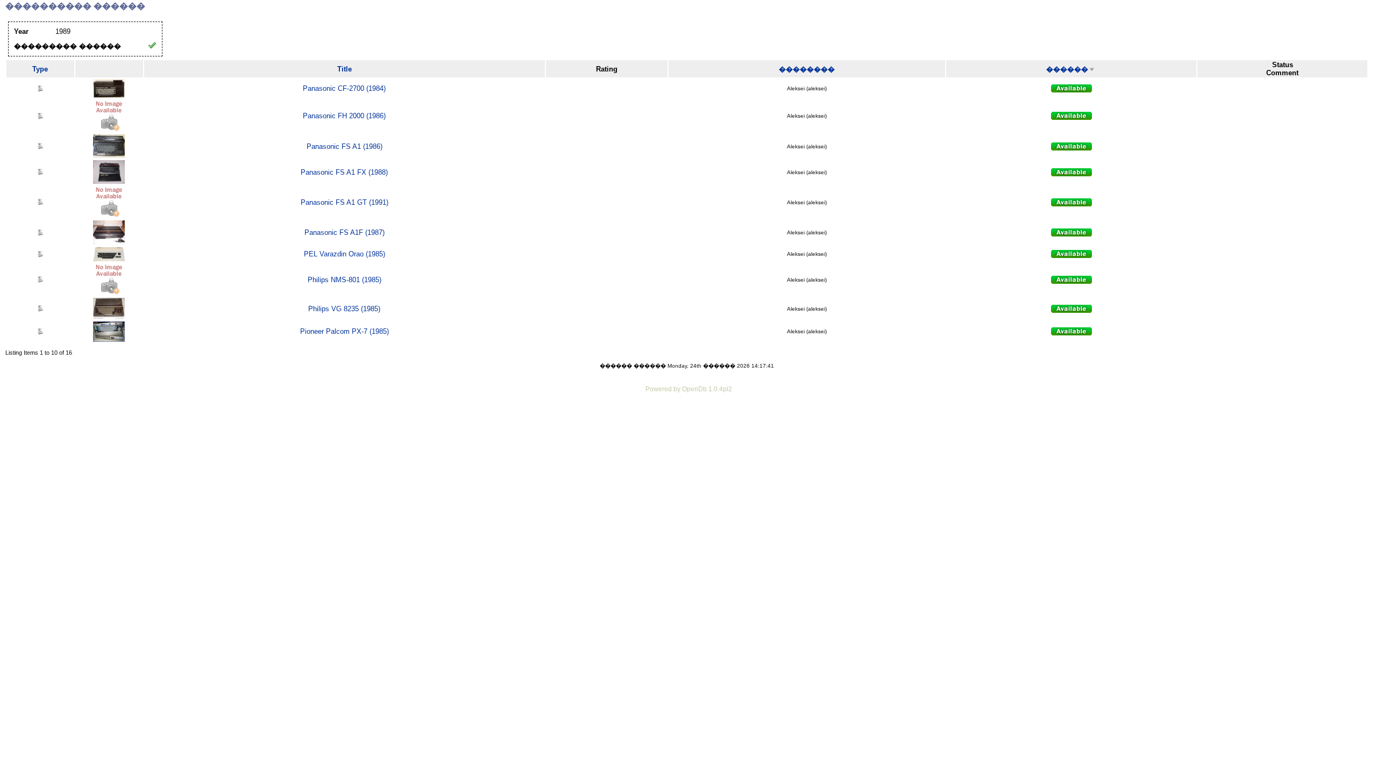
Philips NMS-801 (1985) (344, 280)
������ (1067, 69)
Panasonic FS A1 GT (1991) (344, 202)
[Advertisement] (688, 424)
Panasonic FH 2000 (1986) (344, 116)
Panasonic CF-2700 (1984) (344, 88)
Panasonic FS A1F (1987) (344, 232)
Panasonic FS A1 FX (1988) (344, 172)
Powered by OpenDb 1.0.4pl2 (688, 388)
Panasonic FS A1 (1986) (344, 146)
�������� (807, 69)
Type (40, 69)
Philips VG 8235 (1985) (344, 309)
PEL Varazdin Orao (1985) (344, 254)
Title (344, 69)
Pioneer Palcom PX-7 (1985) (344, 331)
